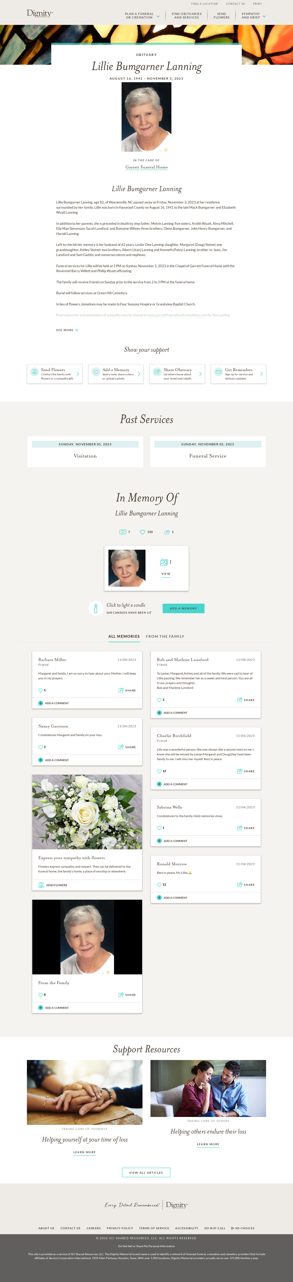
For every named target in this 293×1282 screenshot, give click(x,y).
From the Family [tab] (165, 636)
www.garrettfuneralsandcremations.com (177, 315)
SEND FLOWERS (56, 885)
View (166, 573)
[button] (142, 15)
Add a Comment (57, 703)
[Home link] (40, 14)
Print (257, 3)
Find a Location (204, 3)
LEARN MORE (85, 1152)
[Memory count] (123, 532)
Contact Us (235, 3)
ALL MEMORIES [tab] (124, 636)
